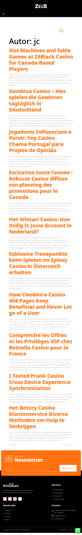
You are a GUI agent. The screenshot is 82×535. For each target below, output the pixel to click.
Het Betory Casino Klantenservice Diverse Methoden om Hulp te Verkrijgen (38, 417)
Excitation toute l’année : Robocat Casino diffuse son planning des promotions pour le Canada (41, 184)
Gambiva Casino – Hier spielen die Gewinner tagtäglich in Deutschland (37, 100)
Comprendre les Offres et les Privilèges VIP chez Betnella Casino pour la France (40, 344)
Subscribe (69, 468)
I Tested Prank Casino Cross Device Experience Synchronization (40, 382)
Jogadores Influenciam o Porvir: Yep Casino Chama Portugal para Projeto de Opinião (40, 141)
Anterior (13, 445)
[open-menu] (3, 14)
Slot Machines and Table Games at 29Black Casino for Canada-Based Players (41, 59)
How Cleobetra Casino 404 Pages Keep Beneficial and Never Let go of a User (40, 303)
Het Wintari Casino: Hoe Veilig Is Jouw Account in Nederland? (40, 225)
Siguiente (68, 445)
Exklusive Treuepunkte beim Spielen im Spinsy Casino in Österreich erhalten (38, 263)
